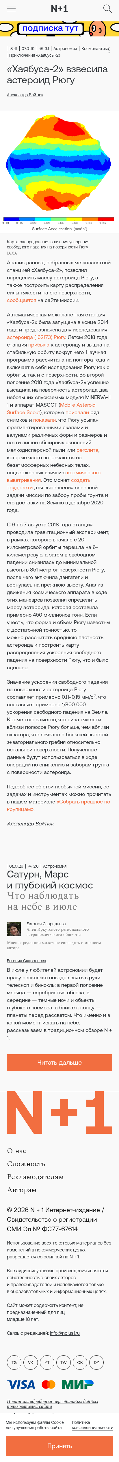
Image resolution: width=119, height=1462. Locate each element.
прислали (77, 412)
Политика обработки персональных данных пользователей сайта (52, 1404)
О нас (16, 1151)
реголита (87, 450)
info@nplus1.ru (65, 1333)
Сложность (26, 1164)
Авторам (22, 1190)
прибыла (38, 345)
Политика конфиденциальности (92, 1425)
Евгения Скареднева (26, 960)
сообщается (21, 300)
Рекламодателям (35, 1177)
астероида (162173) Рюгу (36, 337)
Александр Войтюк (25, 95)
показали (44, 420)
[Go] (11, 8)
